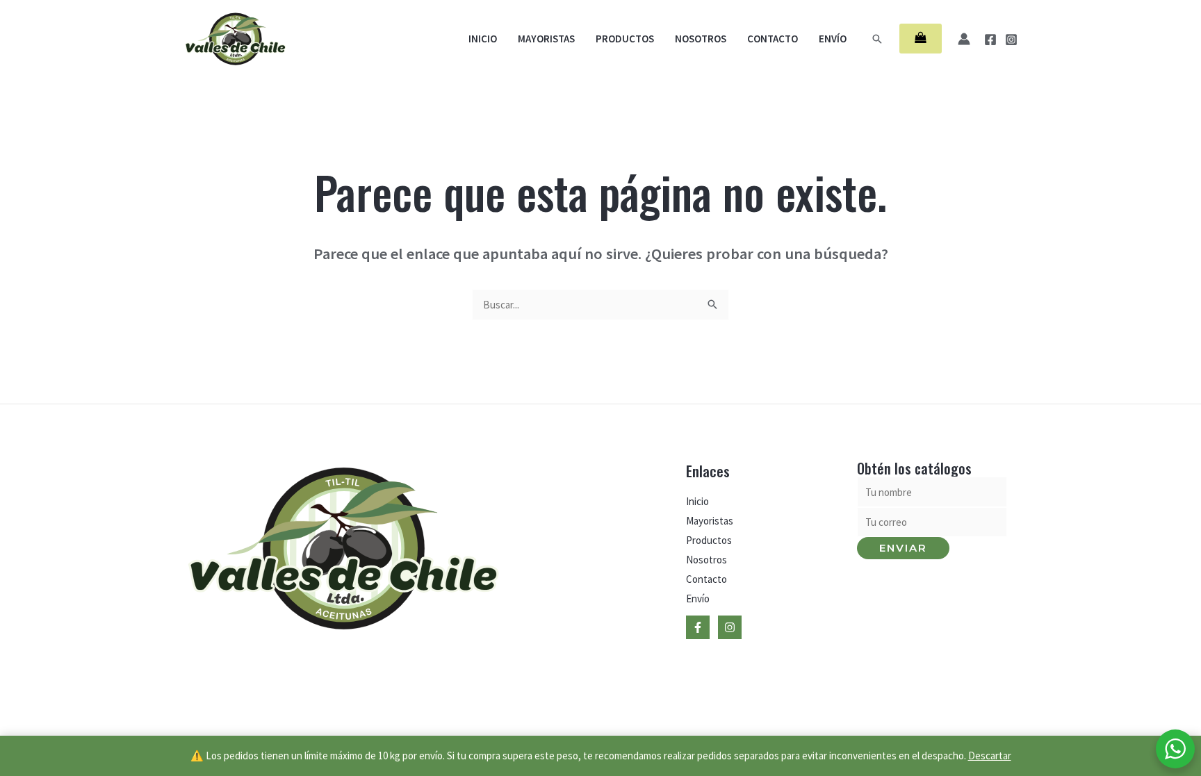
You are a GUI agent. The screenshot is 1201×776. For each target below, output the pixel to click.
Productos (625, 38)
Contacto (772, 38)
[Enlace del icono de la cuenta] (964, 39)
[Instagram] (1011, 39)
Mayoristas (546, 38)
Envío (833, 38)
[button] (877, 39)
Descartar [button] (989, 755)
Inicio (482, 38)
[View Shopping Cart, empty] (920, 39)
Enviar (903, 547)
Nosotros (700, 38)
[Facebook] (990, 39)
